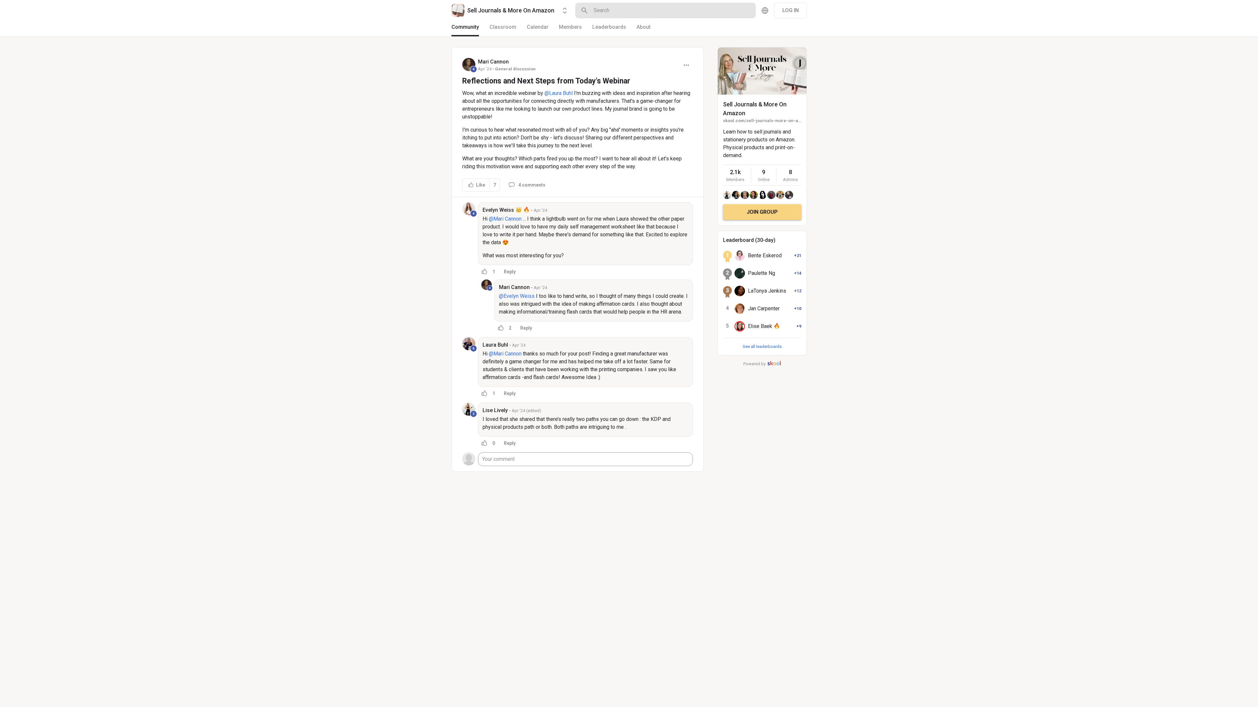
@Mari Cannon (505, 219)
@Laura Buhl (558, 93)
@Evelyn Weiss (517, 296)
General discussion (515, 68)
